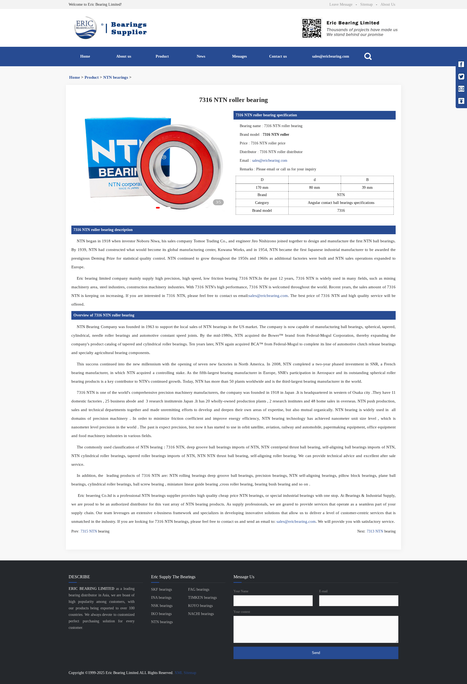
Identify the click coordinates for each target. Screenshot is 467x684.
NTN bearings (115, 77)
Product (162, 56)
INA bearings (161, 598)
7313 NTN (375, 531)
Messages (239, 56)
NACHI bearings (201, 614)
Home (85, 56)
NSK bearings (161, 606)
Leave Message (340, 4)
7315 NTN (89, 531)
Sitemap (366, 4)
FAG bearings (198, 589)
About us (123, 56)
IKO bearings (161, 614)
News (201, 56)
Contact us (278, 56)
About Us (388, 4)
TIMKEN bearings (202, 598)
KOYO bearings (200, 606)
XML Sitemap (185, 673)
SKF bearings (161, 589)
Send (316, 653)
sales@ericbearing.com (330, 56)
